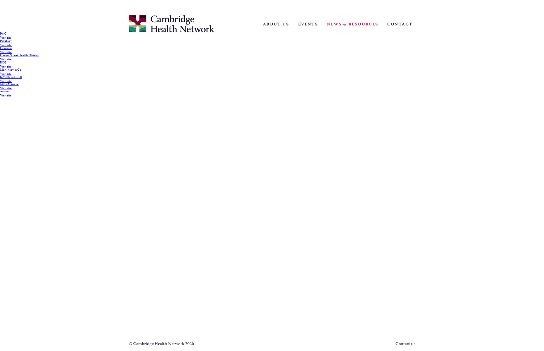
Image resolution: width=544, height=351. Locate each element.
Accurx (5, 91)
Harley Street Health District (19, 55)
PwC (3, 33)
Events (308, 24)
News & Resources (352, 24)
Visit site (6, 38)
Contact (400, 24)
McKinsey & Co (10, 70)
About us (276, 24)
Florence (6, 48)
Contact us (405, 344)
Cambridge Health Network (171, 23)
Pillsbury (6, 41)
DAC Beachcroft (11, 77)
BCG (3, 62)
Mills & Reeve (9, 84)
